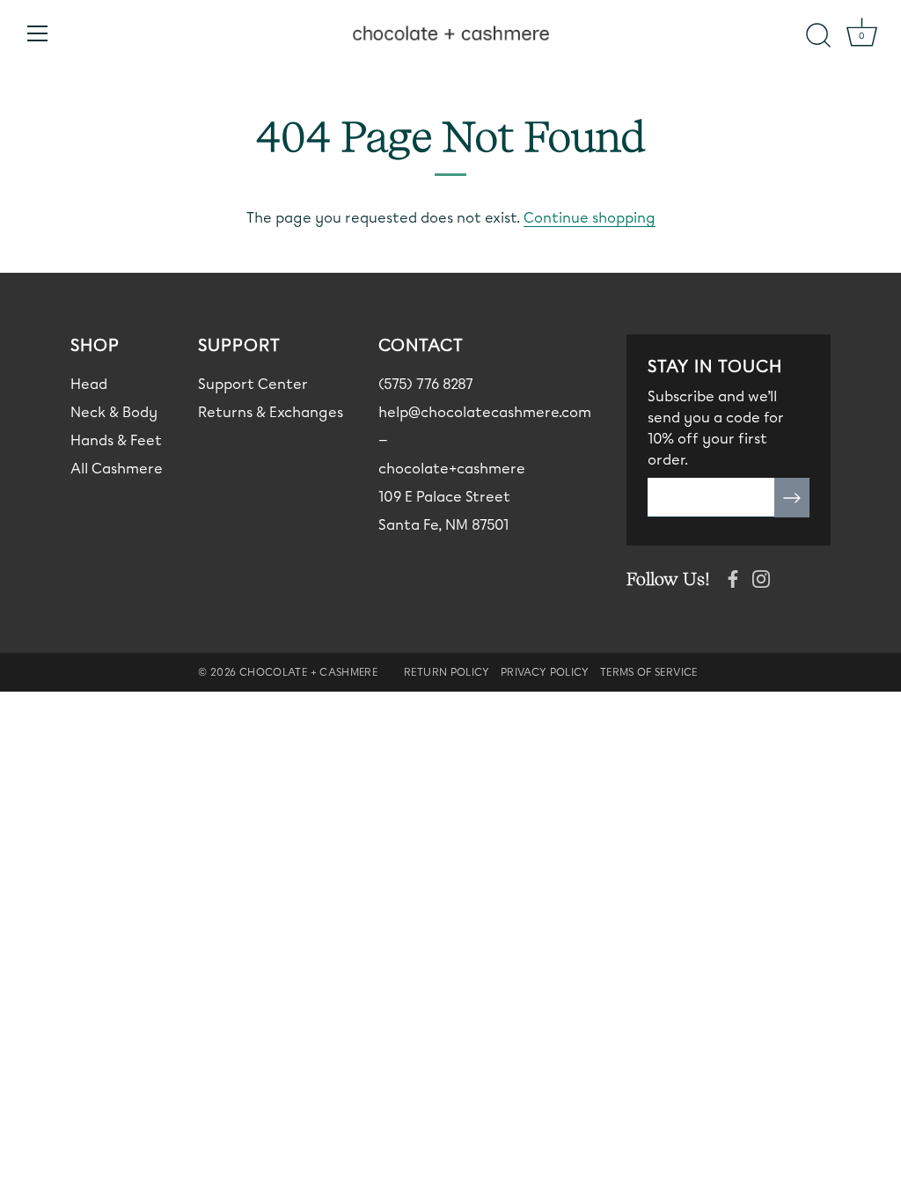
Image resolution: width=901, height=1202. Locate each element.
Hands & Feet (116, 440)
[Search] (818, 36)
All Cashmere (116, 468)
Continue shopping (590, 217)
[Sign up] (791, 498)
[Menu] (37, 33)
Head (88, 384)
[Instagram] (761, 576)
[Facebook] (733, 576)
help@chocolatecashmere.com (484, 412)
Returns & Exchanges (270, 412)
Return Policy (447, 672)
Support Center (253, 384)
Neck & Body (113, 412)
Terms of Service (649, 672)
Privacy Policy (545, 672)
